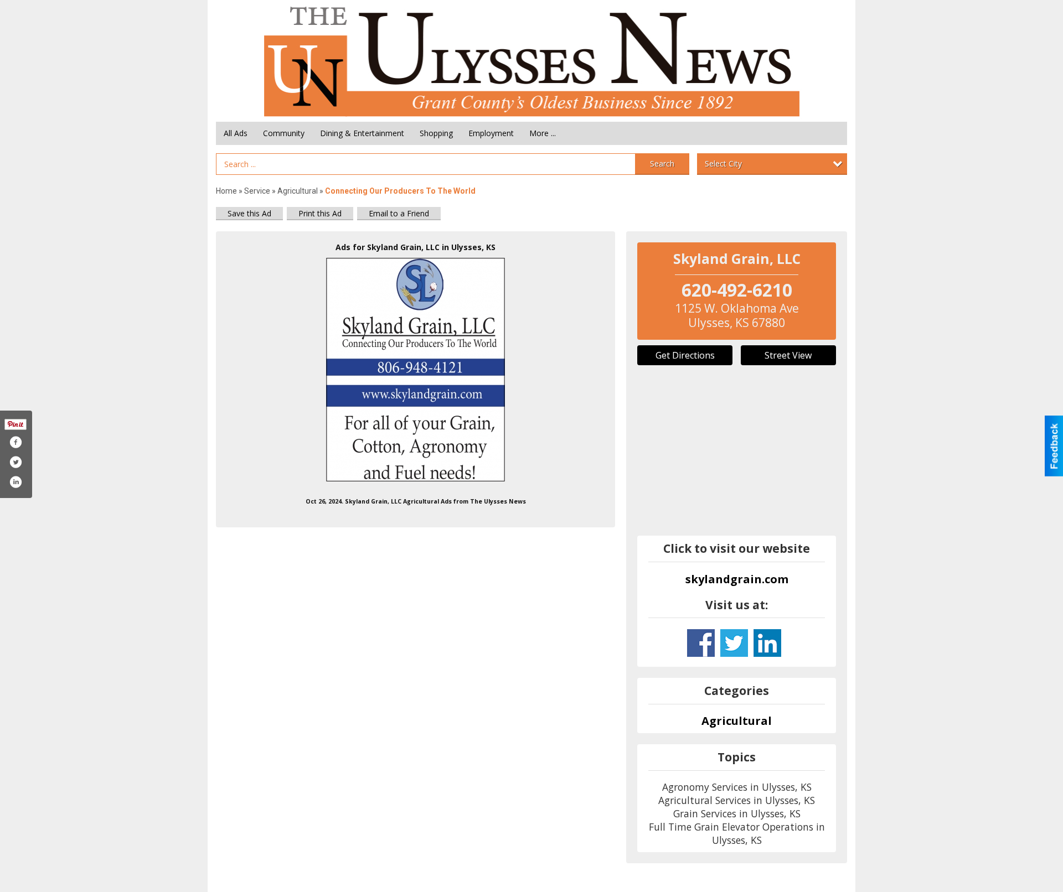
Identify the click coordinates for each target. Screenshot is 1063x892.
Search (662, 163)
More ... (542, 133)
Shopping (436, 133)
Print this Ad (320, 213)
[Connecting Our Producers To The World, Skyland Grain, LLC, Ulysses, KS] (415, 369)
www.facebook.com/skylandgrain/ (701, 643)
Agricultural (297, 190)
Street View (788, 355)
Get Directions (685, 355)
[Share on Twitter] (15, 462)
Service (257, 190)
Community (284, 133)
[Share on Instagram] (15, 482)
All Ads (235, 133)
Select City (723, 163)
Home (226, 190)
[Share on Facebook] (15, 442)
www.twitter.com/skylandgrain (734, 643)
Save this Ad (249, 213)
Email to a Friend (399, 213)
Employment (491, 133)
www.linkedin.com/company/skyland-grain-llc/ (767, 643)
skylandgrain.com (736, 579)
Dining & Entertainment (362, 133)
